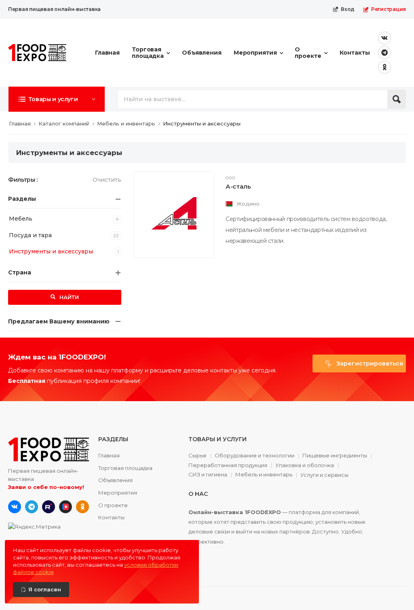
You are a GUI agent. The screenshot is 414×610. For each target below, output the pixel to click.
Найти (68, 297)
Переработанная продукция (227, 465)
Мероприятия (255, 52)
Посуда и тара (30, 235)
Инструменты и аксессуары (51, 251)
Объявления (202, 52)
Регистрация (388, 9)
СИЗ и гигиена (207, 475)
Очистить (107, 180)
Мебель (20, 218)
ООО (230, 178)
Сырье (197, 456)
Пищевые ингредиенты (334, 456)
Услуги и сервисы (324, 475)
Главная (107, 52)
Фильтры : (23, 179)
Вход (348, 9)
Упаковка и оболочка (304, 465)
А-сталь (238, 186)
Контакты (355, 52)
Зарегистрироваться (369, 363)
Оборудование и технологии (254, 456)
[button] (56, 99)
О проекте (308, 52)
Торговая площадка (148, 52)
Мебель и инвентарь (263, 475)
